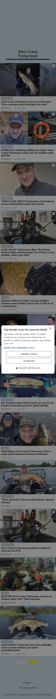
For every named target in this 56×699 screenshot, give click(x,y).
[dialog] (28, 349)
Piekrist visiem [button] (29, 354)
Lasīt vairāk (8, 343)
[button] (28, 347)
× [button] (50, 328)
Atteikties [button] (29, 361)
